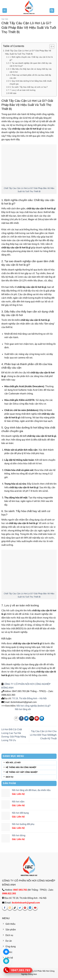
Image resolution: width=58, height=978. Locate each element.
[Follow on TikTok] (15, 907)
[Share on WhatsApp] (16, 718)
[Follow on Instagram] (9, 907)
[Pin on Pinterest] (36, 718)
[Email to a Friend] (31, 718)
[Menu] (4, 10)
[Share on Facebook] (21, 718)
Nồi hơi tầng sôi (23, 709)
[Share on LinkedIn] (41, 718)
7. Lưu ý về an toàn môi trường (22, 90)
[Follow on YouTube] (35, 907)
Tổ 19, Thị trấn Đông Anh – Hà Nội (29, 698)
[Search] (52, 10)
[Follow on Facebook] (4, 907)
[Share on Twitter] (26, 718)
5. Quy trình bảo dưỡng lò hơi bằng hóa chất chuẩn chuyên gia (31, 82)
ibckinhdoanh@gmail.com (26, 902)
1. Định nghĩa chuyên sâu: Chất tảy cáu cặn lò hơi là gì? (31, 58)
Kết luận (13, 93)
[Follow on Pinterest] (25, 907)
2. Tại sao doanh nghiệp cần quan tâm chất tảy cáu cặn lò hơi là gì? (31, 64)
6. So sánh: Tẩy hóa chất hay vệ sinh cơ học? (29, 87)
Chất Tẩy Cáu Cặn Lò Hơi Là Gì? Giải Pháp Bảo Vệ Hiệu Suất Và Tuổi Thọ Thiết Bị (28, 52)
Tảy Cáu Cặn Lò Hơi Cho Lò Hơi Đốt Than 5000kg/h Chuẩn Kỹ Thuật (43, 735)
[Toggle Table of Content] (50, 46)
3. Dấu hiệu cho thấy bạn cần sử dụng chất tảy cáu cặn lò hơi (31, 70)
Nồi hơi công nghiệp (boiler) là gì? (33, 706)
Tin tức (4, 19)
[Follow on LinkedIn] (30, 907)
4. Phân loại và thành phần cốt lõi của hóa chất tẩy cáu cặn (30, 76)
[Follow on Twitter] (20, 907)
